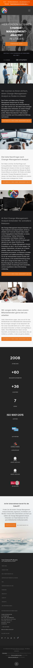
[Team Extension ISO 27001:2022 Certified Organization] (15, 471)
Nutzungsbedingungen (16, 655)
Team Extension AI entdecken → (19, 4)
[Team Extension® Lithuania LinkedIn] (8, 638)
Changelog (4, 653)
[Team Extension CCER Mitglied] (15, 444)
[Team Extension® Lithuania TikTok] (18, 638)
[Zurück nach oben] (16, 664)
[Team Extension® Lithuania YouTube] (11, 638)
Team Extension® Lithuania (9, 560)
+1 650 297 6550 (5, 626)
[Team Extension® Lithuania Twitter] (2, 638)
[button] (29, 10)
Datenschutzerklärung (13, 657)
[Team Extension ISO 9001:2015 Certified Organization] (15, 483)
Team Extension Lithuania (18, 648)
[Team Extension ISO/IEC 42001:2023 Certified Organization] (15, 459)
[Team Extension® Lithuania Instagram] (14, 638)
